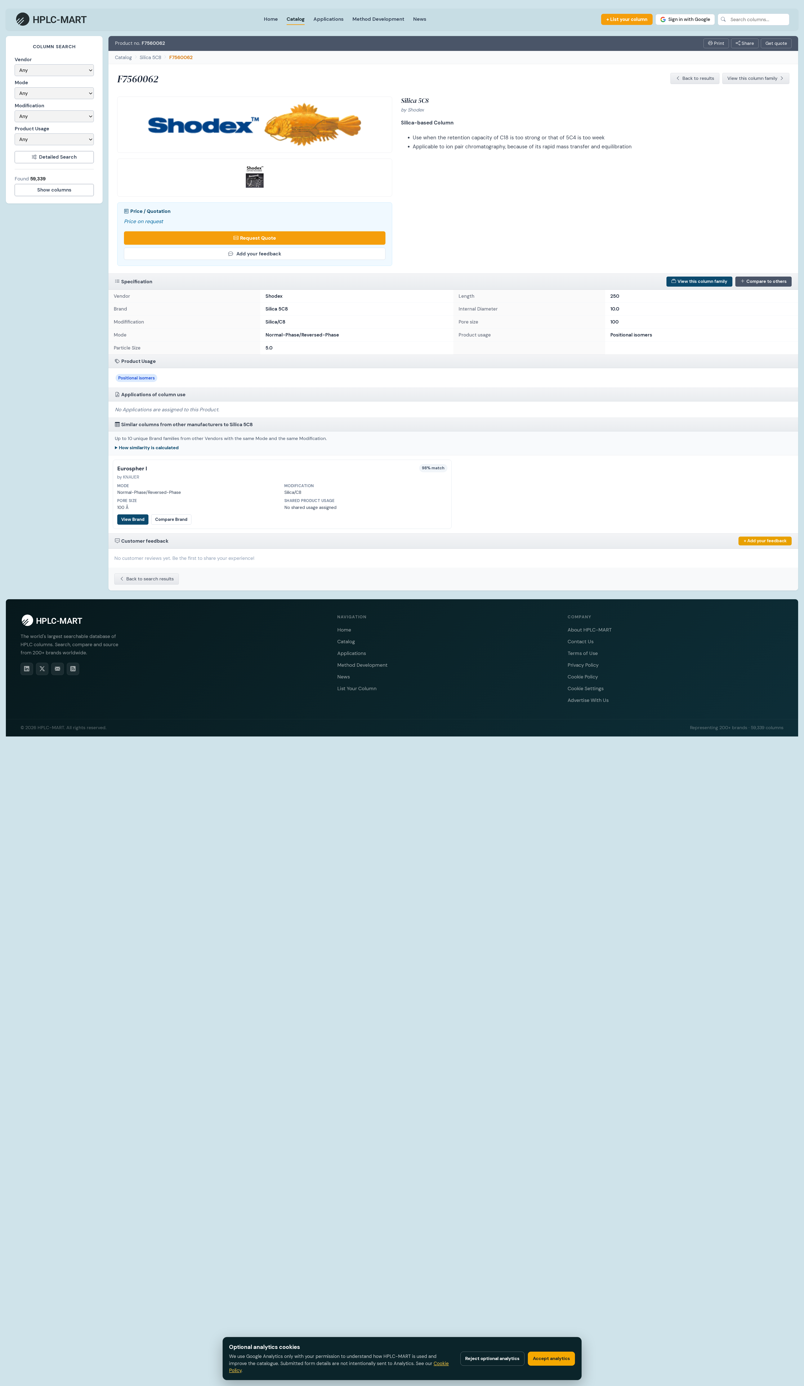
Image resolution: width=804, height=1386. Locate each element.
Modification (29, 105)
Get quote (776, 43)
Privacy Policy (583, 665)
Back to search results (150, 579)
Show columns (54, 190)
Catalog (296, 19)
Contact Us (581, 641)
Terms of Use (583, 653)
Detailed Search (58, 157)
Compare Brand (171, 519)
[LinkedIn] (27, 669)
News (419, 19)
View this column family (752, 78)
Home (271, 19)
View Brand (132, 519)
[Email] (57, 669)
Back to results (698, 78)
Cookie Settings (586, 688)
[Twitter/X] (42, 669)
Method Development (378, 19)
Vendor (23, 59)
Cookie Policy (583, 676)
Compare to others (766, 281)
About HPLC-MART (590, 629)
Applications (328, 19)
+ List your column (626, 19)
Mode (21, 82)
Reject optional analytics (492, 1358)
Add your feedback (258, 254)
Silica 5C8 (150, 57)
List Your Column (356, 688)
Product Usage (32, 129)
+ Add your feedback (765, 541)
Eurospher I (132, 468)
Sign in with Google (689, 19)
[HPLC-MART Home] (52, 19)
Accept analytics (551, 1358)
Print (718, 43)
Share (747, 43)
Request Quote (258, 238)
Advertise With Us (588, 700)
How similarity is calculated (149, 448)
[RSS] (73, 669)
